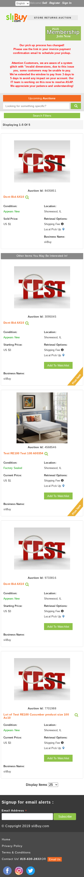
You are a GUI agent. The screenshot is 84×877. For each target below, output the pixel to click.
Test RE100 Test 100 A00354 (23, 453)
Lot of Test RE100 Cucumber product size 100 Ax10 (36, 716)
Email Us (54, 859)
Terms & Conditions (16, 852)
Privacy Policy (12, 846)
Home (6, 839)
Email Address (14, 811)
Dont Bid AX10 (13, 196)
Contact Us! (10, 859)
